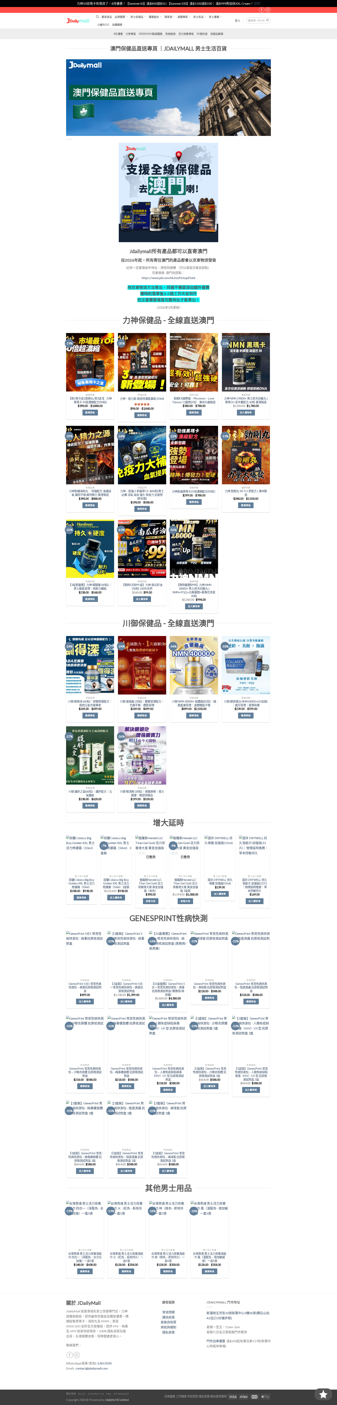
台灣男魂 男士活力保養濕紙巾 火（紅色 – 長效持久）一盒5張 (126, 1257)
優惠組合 (154, 16)
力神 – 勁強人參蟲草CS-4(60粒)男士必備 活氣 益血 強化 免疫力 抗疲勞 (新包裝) (142, 494)
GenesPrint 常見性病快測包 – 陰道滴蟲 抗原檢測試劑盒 (251, 987)
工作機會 (181, 1396)
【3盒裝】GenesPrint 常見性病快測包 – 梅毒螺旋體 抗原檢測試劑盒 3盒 (85, 1157)
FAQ (108, 1393)
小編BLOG (103, 24)
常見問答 (192, 1396)
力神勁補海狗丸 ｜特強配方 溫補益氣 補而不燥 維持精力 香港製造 (90, 492)
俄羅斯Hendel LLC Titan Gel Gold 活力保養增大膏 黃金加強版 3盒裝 (185, 885)
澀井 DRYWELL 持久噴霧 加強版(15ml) (220, 881)
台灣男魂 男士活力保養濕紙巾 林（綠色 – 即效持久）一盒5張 (168, 1257)
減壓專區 (182, 16)
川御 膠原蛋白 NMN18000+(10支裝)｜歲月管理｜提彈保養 (246, 703)
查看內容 (150, 901)
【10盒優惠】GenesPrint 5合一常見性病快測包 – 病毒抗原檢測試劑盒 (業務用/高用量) (168, 989)
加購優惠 (117, 24)
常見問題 (168, 1312)
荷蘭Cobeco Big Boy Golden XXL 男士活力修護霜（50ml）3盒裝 (116, 883)
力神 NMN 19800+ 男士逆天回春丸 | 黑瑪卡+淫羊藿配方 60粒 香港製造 (246, 400)
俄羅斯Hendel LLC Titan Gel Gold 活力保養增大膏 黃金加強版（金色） (150, 885)
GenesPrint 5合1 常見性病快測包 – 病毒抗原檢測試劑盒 (85, 987)
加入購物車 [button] (246, 412)
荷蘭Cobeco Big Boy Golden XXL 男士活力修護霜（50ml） (81, 883)
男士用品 (198, 16)
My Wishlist (121, 1393)
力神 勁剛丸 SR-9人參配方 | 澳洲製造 (246, 492)
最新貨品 (107, 16)
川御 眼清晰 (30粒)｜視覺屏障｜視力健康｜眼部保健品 (142, 793)
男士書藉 (214, 16)
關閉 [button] (257, 3)
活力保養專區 (186, 33)
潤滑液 (168, 16)
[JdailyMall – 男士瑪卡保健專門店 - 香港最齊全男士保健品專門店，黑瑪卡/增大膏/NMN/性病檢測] (78, 21)
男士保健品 (136, 16)
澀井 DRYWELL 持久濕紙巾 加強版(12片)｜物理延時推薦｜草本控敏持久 (254, 885)
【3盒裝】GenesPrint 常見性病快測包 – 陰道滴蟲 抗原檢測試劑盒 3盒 (126, 1157)
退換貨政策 (168, 1322)
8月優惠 (118, 33)
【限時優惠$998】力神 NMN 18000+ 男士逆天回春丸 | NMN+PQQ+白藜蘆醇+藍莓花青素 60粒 (194, 590)
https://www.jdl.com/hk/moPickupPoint (168, 278)
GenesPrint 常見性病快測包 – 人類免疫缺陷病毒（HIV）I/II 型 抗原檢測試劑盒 (168, 1074)
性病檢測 (170, 33)
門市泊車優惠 (216, 1341)
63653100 (105, 1363)
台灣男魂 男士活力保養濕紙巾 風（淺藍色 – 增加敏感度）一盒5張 (209, 1257)
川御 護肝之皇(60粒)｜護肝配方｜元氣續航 (90, 793)
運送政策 (168, 1317)
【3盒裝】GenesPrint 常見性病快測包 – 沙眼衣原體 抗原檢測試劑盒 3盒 (209, 1072)
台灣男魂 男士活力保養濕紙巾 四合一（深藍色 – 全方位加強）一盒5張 (85, 1257)
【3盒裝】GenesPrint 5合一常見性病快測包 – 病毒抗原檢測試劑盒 (126, 987)
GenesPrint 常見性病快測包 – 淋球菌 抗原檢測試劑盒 (209, 985)
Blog (81, 1393)
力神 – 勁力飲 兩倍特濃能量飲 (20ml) (142, 398)
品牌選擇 (120, 16)
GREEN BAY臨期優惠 (150, 33)
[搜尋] (97, 16)
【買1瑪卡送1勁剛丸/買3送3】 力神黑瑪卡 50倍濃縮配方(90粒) (90, 400)
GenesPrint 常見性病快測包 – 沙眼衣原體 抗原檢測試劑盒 (85, 1072)
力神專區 (131, 33)
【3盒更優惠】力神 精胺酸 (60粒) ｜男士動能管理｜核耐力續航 (90, 586)
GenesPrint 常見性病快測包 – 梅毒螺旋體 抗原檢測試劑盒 (126, 1072)
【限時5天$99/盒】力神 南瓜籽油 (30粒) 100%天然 (142, 586)
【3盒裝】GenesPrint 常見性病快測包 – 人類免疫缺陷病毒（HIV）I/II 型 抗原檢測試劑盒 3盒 (251, 1074)
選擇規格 (90, 412)
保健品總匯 (216, 33)
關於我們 (71, 1393)
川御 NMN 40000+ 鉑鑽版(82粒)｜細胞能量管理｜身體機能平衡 (194, 703)
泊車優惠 (169, 1396)
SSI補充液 (202, 33)
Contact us (96, 1393)
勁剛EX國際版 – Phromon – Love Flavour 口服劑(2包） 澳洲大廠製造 (194, 400)
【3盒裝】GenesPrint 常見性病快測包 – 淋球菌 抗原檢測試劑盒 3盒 (168, 1157)
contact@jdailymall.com (91, 1368)
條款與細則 (168, 1327)
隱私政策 (168, 1332)
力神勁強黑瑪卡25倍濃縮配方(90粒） (194, 491)
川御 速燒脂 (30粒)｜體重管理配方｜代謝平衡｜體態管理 (142, 703)
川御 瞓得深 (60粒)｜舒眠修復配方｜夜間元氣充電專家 (90, 703)
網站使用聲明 (218, 1396)
